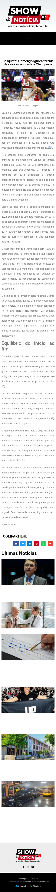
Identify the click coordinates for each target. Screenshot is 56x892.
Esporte (36, 105)
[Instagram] (28, 867)
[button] (28, 37)
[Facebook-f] (23, 867)
